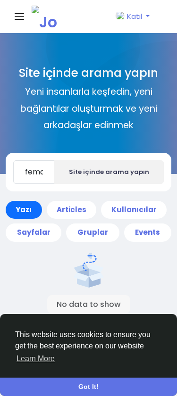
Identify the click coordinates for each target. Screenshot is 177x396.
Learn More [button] (36, 359)
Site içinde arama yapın (109, 171)
